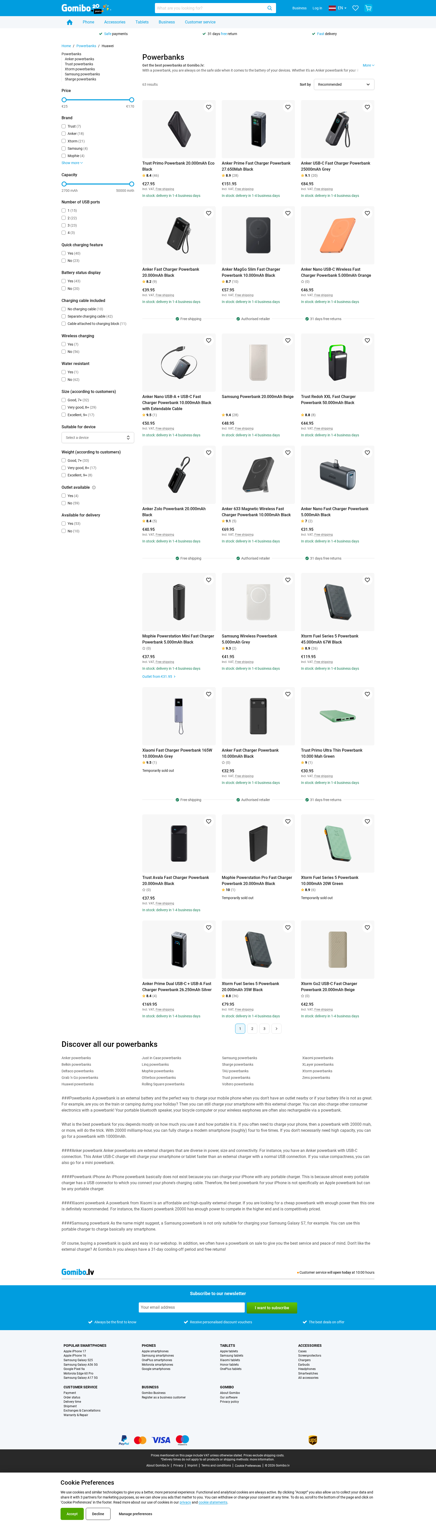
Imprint (192, 1465)
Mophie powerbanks (158, 1071)
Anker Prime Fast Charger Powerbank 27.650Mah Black (256, 166)
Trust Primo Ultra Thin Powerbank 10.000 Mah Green (331, 753)
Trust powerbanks (79, 64)
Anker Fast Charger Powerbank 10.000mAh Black (250, 753)
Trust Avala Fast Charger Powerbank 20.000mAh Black (175, 880)
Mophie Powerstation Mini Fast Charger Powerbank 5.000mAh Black (178, 639)
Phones (149, 1345)
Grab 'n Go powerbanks (80, 1078)
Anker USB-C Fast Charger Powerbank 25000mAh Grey (335, 166)
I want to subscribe (272, 1307)
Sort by (305, 84)
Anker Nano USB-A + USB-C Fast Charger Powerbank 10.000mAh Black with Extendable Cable (176, 402)
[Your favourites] (355, 8)
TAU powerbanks (235, 1071)
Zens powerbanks (316, 1078)
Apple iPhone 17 (75, 1351)
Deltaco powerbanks (78, 1071)
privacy (185, 1502)
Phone (88, 22)
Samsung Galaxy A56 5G (81, 1364)
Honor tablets (229, 1364)
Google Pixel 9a (74, 1369)
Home (66, 46)
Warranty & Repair (76, 1415)
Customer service (200, 22)
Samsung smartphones (158, 1355)
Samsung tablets (231, 1355)
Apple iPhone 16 (75, 1355)
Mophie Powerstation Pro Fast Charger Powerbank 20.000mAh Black (257, 880)
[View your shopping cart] (368, 8)
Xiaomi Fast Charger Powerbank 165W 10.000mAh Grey (177, 753)
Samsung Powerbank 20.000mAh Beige (258, 396)
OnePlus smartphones (157, 1360)
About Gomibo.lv (157, 1465)
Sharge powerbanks (80, 79)
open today (342, 1272)
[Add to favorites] (209, 107)
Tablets (142, 22)
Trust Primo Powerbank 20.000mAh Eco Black (178, 166)
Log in (317, 8)
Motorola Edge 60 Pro (78, 1373)
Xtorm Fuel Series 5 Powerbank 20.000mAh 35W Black (250, 986)
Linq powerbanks (155, 1064)
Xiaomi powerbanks (317, 1058)
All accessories (308, 1378)
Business (299, 8)
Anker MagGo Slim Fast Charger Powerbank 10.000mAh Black (251, 272)
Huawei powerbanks (78, 1084)
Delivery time (72, 1401)
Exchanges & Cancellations (82, 1410)
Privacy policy (229, 1401)
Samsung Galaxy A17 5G (81, 1378)
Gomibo (227, 1387)
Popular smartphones (85, 1345)
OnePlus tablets (230, 1369)
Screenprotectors (309, 1355)
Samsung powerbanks (82, 74)
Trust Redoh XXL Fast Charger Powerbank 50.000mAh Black (328, 399)
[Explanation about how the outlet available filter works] (94, 487)
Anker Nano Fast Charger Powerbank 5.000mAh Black (334, 511)
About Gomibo (230, 1393)
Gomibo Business (154, 1393)
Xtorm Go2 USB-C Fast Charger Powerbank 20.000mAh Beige (329, 986)
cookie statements (213, 1502)
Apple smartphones (155, 1351)
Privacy (178, 1465)
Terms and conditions (216, 1465)
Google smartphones (156, 1369)
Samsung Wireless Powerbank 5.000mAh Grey (249, 639)
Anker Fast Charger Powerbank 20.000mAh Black (170, 272)
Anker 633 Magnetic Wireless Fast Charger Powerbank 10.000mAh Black (256, 511)
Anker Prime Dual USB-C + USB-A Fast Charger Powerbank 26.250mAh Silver (177, 986)
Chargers (304, 1360)
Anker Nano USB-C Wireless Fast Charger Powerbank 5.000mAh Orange (336, 272)
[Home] (70, 22)
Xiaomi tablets (230, 1360)
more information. (262, 1459)
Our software (228, 1397)
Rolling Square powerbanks (163, 1084)
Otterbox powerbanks (159, 1078)
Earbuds (304, 1364)
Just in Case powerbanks (161, 1058)
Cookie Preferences (248, 1466)
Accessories (114, 22)
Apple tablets (229, 1351)
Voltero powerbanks (238, 1084)
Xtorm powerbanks (80, 69)
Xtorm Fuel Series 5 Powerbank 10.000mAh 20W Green (329, 880)
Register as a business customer (164, 1397)
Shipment (70, 1406)
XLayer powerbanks (318, 1064)
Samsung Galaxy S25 (78, 1360)
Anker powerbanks (79, 59)
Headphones (307, 1369)
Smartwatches (308, 1373)
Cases (302, 1351)
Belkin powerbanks (76, 1064)
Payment (70, 1393)
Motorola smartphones (157, 1364)
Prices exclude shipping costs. (263, 1455)
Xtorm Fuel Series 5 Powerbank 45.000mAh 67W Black (329, 639)
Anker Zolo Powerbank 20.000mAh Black (174, 511)
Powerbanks (86, 46)
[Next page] (276, 1029)
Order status (72, 1397)
